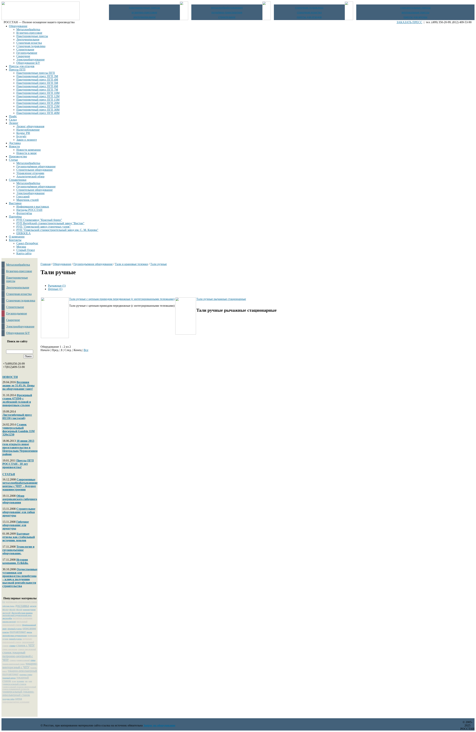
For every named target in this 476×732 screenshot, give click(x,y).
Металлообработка (28, 29)
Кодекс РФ (23, 133)
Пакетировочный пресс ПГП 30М (38, 109)
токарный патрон (9, 678)
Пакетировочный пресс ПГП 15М (38, 99)
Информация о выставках (32, 206)
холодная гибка (8, 699)
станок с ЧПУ (25, 645)
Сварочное (23, 56)
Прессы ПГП (17, 69)
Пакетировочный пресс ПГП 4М (37, 79)
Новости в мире (26, 153)
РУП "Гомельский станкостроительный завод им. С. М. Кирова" (57, 229)
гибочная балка (8, 606)
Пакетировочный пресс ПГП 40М (38, 113)
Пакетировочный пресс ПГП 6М (37, 86)
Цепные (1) (55, 289)
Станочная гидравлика (30, 46)
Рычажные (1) (57, 285)
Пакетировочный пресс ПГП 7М (37, 89)
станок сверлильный (27, 649)
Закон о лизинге (26, 139)
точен (14, 681)
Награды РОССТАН (29, 209)
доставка (22, 605)
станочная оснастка (309, 12)
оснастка (5, 632)
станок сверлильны (9, 649)
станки (12, 645)
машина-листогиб (9, 622)
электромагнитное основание (15, 702)
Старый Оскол (25, 250)
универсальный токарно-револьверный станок (18, 693)
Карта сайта (23, 253)
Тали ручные (158, 264)
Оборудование (18, 26)
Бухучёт (21, 136)
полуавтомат (18, 631)
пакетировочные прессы (144, 7)
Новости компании (28, 149)
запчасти (33, 606)
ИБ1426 (12, 610)
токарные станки (25, 675)
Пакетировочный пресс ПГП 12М (38, 96)
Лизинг (13, 123)
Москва (21, 246)
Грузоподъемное (26, 52)
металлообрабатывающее (227, 7)
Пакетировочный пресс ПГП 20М (38, 103)
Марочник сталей (27, 199)
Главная (46, 264)
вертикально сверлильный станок (21, 602)
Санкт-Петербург (27, 243)
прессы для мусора (415, 17)
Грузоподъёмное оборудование (36, 166)
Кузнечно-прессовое (29, 32)
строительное (226, 17)
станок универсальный (20, 660)
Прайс (13, 116)
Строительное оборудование (34, 169)
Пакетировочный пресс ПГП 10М (38, 92)
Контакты (15, 240)
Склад (13, 119)
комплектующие (29, 610)
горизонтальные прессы (415, 7)
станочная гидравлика (309, 7)
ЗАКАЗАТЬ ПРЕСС (409, 22)
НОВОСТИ (10, 377)
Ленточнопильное (27, 39)
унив (30, 681)
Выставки (15, 203)
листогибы (7, 618)
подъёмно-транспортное (226, 12)
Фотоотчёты (24, 213)
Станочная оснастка (29, 42)
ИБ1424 (5, 610)
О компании (17, 236)
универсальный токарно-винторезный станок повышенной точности (19, 688)
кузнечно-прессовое (144, 12)
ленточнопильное (144, 17)
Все (86, 350)
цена (18, 698)
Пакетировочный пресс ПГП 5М (37, 82)
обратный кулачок (14, 629)
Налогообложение (28, 129)
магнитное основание (22, 618)
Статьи (13, 159)
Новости (14, 146)
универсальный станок (14, 684)
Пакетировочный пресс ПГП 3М (37, 76)
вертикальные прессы (415, 12)
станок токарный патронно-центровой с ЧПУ (17, 656)
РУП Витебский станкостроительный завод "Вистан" (50, 223)
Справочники (17, 179)
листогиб (6, 613)
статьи (32, 660)
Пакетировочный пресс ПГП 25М (38, 106)
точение (20, 681)
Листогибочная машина (22, 613)
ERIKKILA (23, 233)
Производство (18, 156)
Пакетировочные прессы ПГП (35, 72)
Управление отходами (30, 173)
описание (29, 628)
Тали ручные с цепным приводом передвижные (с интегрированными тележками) (122, 299)
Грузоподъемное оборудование (93, 264)
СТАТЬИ (8, 474)
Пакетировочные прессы (32, 36)
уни (26, 681)
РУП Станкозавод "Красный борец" (39, 219)
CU (3, 602)
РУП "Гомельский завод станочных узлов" (43, 226)
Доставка (15, 143)
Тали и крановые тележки (131, 264)
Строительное (25, 49)
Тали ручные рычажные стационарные (221, 299)
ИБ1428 (19, 610)
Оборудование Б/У (28, 62)
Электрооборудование (30, 59)
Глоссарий (23, 196)
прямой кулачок (15, 639)
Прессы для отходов (21, 66)
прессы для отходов (309, 17)
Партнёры (15, 216)
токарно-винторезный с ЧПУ (20, 665)
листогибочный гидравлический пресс (17, 615)
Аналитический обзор (30, 176)
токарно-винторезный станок (13, 664)
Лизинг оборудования (30, 126)
